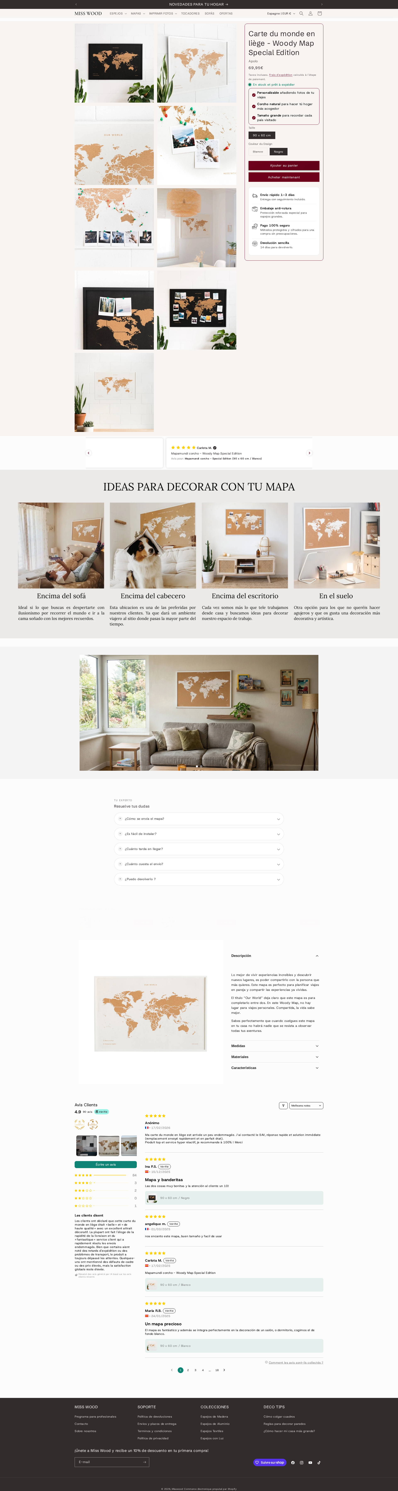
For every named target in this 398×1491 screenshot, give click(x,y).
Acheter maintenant (284, 177)
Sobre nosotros (85, 1431)
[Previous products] (309, 909)
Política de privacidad (153, 1438)
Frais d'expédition (280, 75)
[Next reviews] (309, 453)
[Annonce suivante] (321, 4)
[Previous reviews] (88, 453)
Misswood (177, 1488)
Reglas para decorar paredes (285, 1424)
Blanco (260, 152)
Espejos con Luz (212, 1438)
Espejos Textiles (212, 1431)
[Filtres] (283, 1105)
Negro (278, 151)
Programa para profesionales (95, 1416)
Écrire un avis (106, 1164)
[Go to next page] (225, 1370)
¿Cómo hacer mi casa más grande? (289, 1431)
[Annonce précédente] (76, 4)
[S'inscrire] (144, 1462)
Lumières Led (270, 921)
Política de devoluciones (155, 1416)
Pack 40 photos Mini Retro (195, 921)
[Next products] (318, 909)
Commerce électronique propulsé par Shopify (210, 1488)
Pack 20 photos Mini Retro (112, 921)
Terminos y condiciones (155, 1431)
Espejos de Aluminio (215, 1424)
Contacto (81, 1424)
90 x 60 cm (262, 135)
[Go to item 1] (86, 1145)
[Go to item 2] (109, 1145)
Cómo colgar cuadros (279, 1416)
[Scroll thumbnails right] (132, 1145)
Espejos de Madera (214, 1416)
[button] (118, 13)
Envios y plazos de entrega (157, 1424)
